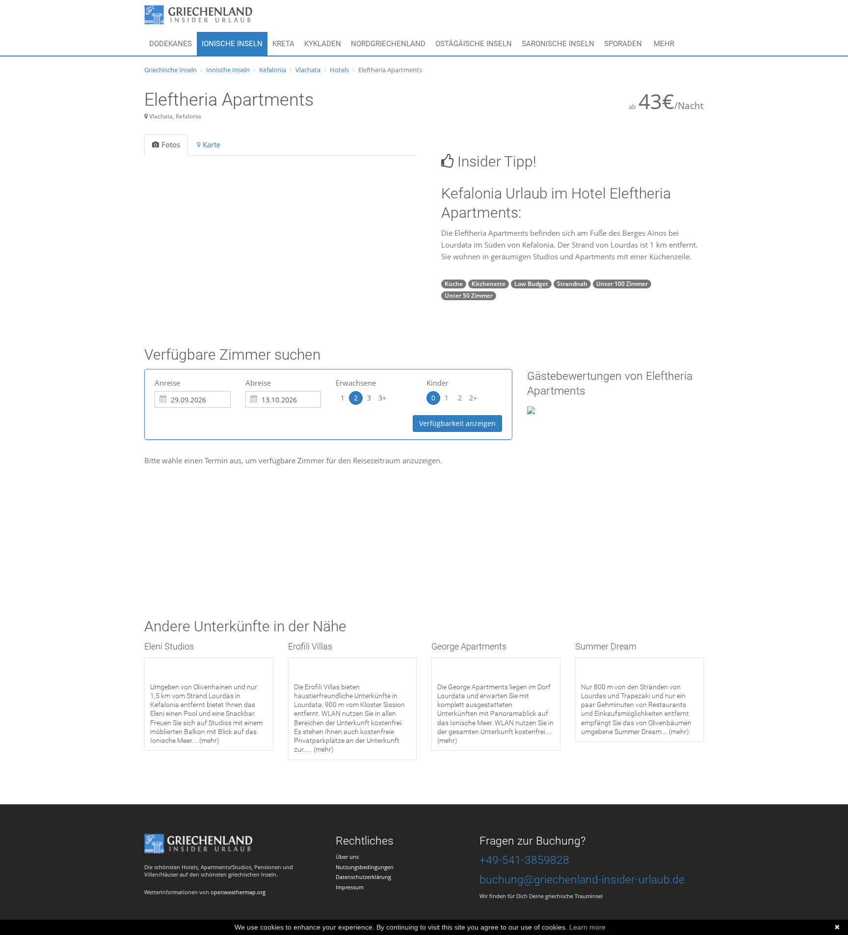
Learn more (587, 927)
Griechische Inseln (170, 69)
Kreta (283, 43)
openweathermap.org (238, 892)
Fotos (170, 144)
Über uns (347, 856)
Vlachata (307, 69)
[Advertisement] (323, 525)
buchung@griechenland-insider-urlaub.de (582, 879)
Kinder (437, 383)
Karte (211, 144)
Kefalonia (272, 69)
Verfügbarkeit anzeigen (457, 423)
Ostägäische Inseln (473, 43)
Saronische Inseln (558, 43)
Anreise (167, 383)
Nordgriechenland (388, 43)
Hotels (339, 69)
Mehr (664, 43)
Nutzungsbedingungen (365, 867)
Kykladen (322, 43)
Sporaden (623, 43)
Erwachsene (356, 383)
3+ (382, 397)
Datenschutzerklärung (363, 876)
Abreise (258, 383)
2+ (473, 397)
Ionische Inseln (232, 43)
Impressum (350, 887)
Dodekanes (170, 43)
